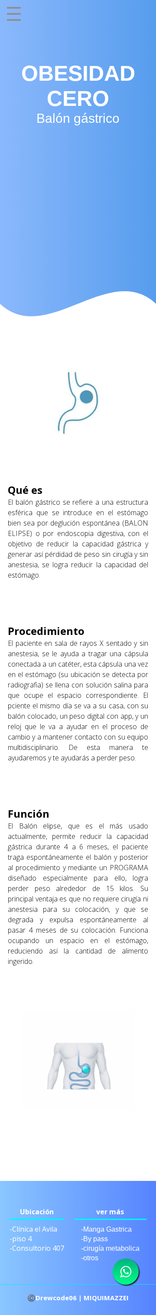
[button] (3, 658)
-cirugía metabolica (110, 1248)
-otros (89, 1258)
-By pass (94, 1239)
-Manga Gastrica (106, 1229)
